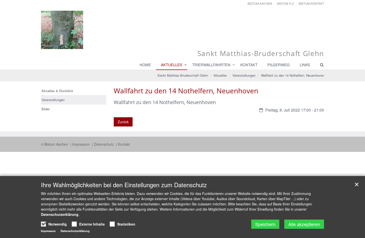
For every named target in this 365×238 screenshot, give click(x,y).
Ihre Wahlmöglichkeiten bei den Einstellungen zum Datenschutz (124, 184)
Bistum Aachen (260, 3)
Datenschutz (104, 144)
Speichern (265, 224)
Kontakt (248, 64)
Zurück (123, 121)
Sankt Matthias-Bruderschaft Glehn (182, 75)
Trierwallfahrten (211, 64)
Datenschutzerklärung (59, 214)
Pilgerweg (278, 64)
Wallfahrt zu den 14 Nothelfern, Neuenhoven (292, 75)
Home (145, 64)
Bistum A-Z (285, 3)
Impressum (81, 144)
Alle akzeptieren (304, 224)
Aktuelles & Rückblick (57, 90)
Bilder (45, 109)
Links (305, 64)
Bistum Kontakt (311, 3)
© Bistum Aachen (55, 144)
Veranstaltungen (244, 75)
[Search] (319, 64)
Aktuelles (171, 64)
